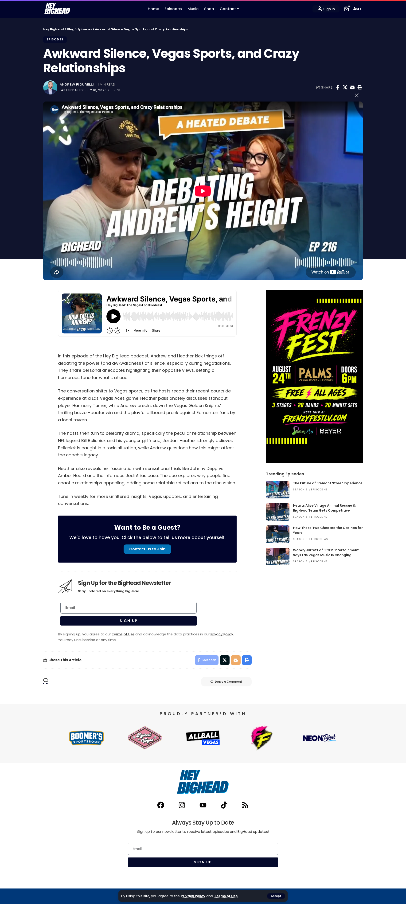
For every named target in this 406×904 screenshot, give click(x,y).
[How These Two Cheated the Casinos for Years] (277, 534)
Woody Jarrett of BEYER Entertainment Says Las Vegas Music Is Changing (326, 552)
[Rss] (245, 805)
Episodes (55, 39)
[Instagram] (182, 805)
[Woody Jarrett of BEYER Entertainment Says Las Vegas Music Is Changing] (277, 556)
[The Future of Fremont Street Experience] (277, 489)
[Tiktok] (224, 805)
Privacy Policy (193, 896)
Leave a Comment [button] (228, 682)
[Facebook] (161, 805)
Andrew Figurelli (77, 84)
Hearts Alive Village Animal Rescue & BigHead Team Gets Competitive (324, 508)
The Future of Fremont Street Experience (328, 483)
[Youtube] (203, 805)
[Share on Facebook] (337, 87)
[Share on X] (345, 87)
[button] (276, 896)
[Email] (352, 87)
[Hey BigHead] (57, 9)
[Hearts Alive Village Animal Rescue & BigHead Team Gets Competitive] (277, 512)
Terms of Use (226, 896)
